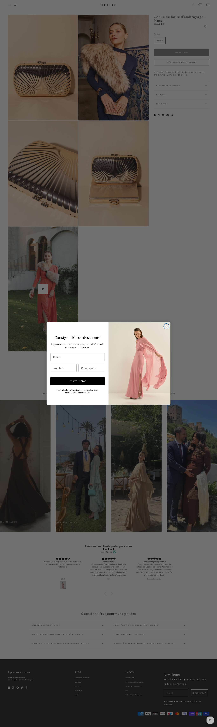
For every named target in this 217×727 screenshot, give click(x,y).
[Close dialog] (166, 326)
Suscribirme (77, 381)
